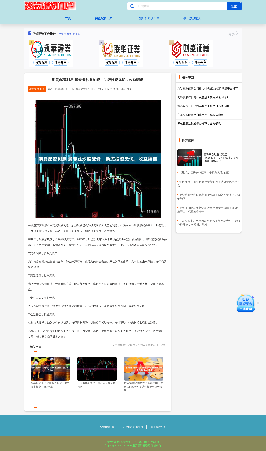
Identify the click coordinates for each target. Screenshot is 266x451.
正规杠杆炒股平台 (147, 18)
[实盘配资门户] (50, 5)
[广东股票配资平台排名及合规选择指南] (97, 368)
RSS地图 (142, 441)
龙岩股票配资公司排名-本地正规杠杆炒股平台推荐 (207, 88)
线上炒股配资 (192, 18)
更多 (232, 33)
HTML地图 (153, 441)
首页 (68, 18)
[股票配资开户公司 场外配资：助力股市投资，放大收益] (50, 368)
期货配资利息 (37, 89)
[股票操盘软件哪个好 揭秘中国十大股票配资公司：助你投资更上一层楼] (143, 368)
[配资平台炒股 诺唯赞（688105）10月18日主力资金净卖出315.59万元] (189, 157)
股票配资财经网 (141, 445)
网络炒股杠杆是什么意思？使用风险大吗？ (203, 97)
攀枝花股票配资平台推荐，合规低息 (199, 123)
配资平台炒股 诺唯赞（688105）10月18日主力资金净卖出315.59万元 (221, 158)
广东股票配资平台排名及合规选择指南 (200, 115)
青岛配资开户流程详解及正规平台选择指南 (203, 106)
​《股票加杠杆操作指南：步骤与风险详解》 (205, 172)
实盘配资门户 (103, 18)
